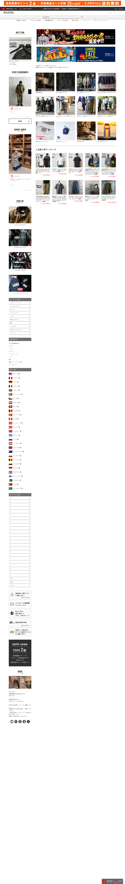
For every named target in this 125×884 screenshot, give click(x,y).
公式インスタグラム (27, 8)
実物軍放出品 (49, 20)
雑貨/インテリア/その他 (15, 362)
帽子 (10, 359)
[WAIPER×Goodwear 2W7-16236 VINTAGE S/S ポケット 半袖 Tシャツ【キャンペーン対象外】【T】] (76, 160)
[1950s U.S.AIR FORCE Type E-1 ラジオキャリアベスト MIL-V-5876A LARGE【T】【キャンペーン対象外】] (108, 187)
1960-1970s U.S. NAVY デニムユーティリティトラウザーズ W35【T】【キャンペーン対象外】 (76, 198)
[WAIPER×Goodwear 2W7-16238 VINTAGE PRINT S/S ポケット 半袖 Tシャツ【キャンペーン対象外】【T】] (43, 160)
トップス (11, 348)
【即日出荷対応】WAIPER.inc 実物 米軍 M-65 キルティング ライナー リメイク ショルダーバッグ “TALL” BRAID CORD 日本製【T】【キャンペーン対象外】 (108, 171)
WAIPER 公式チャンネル (11, 8)
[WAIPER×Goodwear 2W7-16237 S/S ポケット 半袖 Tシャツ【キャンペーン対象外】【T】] (59, 160)
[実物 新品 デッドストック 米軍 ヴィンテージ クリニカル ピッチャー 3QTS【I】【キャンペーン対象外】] (92, 187)
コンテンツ (86, 20)
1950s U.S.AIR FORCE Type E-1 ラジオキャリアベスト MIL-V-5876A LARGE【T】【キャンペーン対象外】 (108, 198)
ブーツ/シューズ (13, 354)
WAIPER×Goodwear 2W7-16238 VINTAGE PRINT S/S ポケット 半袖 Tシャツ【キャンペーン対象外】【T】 (43, 171)
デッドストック (13, 365)
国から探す (75, 20)
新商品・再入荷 (21, 20)
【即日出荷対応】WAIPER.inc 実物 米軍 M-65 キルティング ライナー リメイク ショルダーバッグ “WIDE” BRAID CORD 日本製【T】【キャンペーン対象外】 (92, 171)
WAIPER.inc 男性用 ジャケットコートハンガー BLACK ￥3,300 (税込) (19, 62)
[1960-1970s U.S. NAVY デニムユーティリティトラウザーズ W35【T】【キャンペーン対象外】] (76, 187)
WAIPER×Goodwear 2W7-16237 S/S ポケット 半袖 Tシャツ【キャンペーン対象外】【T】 (59, 170)
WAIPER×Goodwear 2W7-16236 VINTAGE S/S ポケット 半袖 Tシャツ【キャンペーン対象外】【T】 (76, 171)
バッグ (10, 356)
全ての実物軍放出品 (14, 343)
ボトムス (11, 351)
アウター (11, 346)
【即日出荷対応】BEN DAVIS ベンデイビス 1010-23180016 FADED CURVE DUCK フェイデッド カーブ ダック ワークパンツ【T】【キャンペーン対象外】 (43, 199)
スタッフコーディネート (100, 20)
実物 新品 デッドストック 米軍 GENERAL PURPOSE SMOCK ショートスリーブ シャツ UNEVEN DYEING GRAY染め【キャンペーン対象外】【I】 (59, 199)
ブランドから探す (62, 20)
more (20, 121)
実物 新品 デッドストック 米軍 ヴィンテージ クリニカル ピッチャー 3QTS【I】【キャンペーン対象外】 (92, 198)
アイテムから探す (35, 20)
